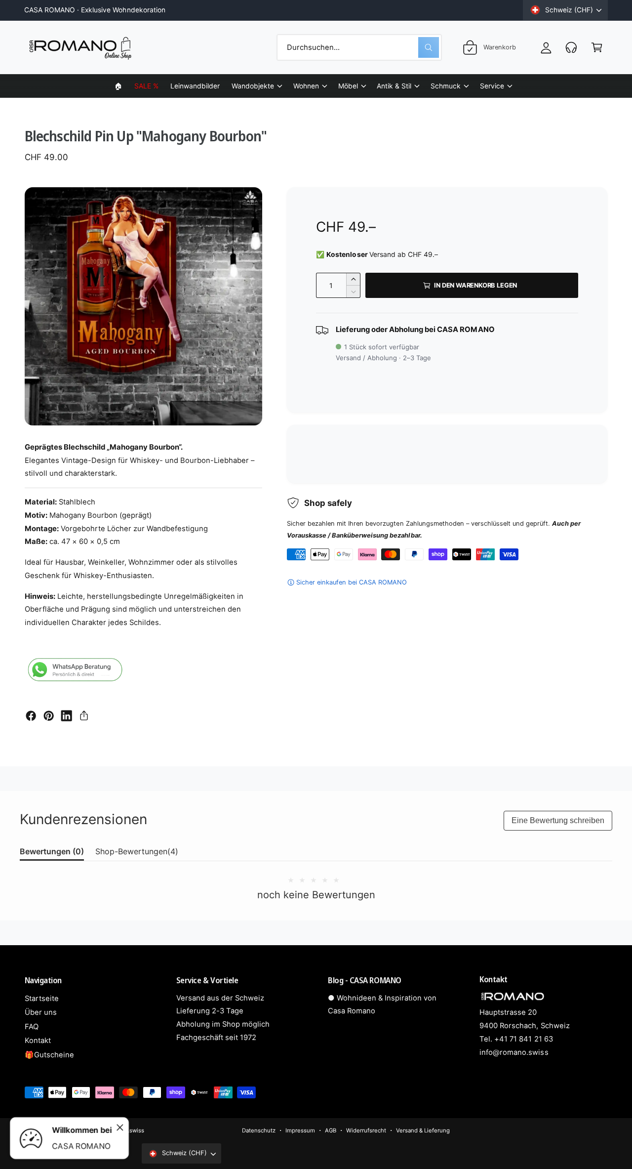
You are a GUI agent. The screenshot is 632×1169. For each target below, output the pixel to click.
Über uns (41, 1012)
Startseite (42, 998)
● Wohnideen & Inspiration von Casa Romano (382, 1005)
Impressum (300, 1130)
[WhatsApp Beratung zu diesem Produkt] (74, 671)
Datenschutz (259, 1130)
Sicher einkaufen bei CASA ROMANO (351, 582)
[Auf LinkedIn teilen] (66, 716)
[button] (256, 86)
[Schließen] (120, 1127)
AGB (330, 1130)
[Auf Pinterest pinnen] (48, 716)
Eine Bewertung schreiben (558, 820)
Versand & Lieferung (423, 1130)
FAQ (32, 1026)
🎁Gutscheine (49, 1054)
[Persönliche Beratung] (571, 47)
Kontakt (38, 1040)
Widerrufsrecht (366, 1130)
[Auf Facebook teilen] (31, 716)
